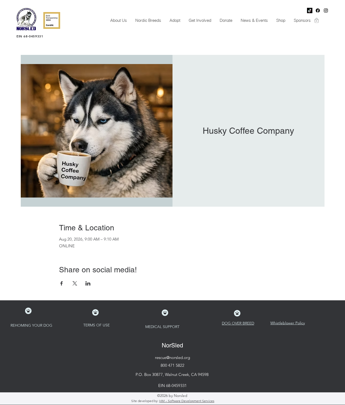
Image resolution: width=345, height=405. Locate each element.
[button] (118, 20)
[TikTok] (309, 10)
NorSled (172, 345)
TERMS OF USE (97, 325)
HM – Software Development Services (186, 401)
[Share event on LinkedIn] (88, 283)
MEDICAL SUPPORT (163, 326)
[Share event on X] (74, 283)
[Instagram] (326, 10)
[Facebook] (317, 10)
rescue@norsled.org (172, 357)
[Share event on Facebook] (61, 283)
